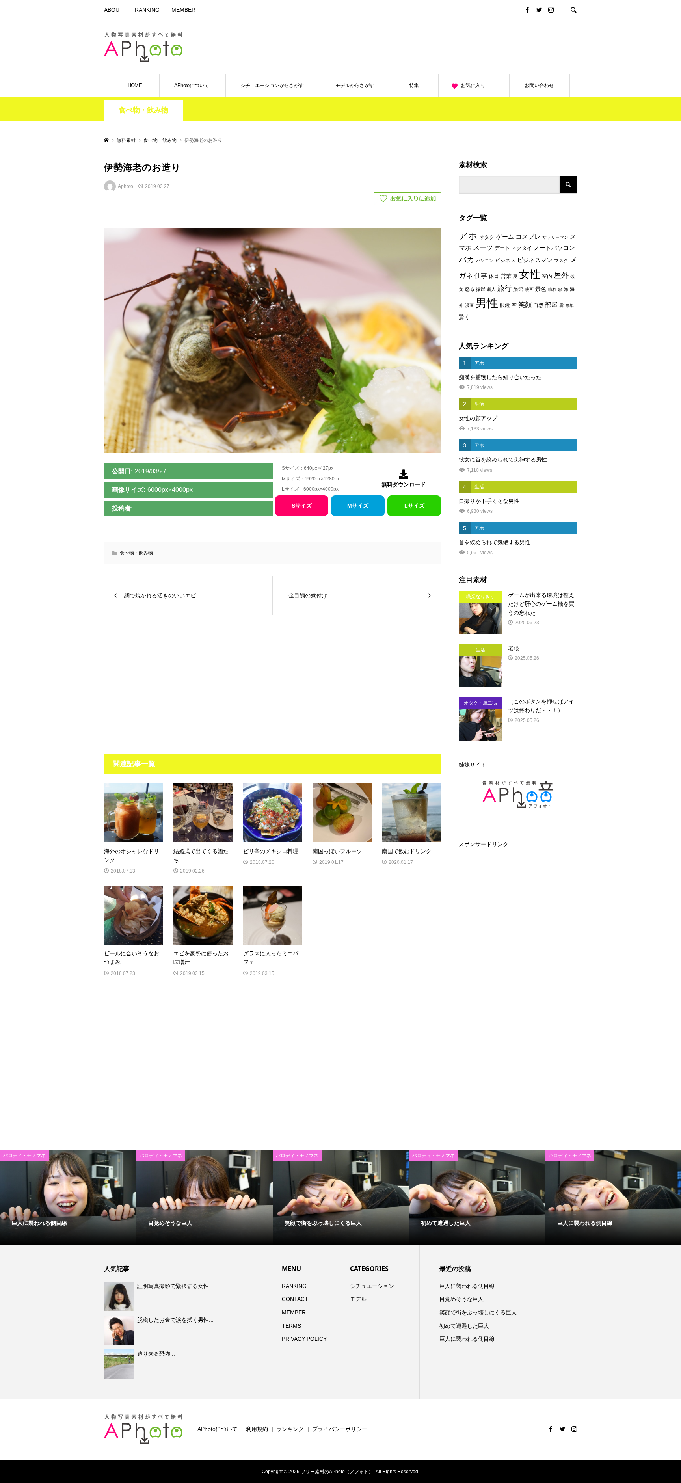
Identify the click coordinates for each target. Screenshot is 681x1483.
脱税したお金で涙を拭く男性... (175, 1320)
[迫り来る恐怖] (120, 1364)
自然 (538, 305)
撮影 (481, 289)
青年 (569, 305)
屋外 (561, 275)
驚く (464, 317)
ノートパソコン (554, 248)
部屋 (551, 304)
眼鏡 (505, 305)
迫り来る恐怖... (156, 1354)
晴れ (552, 289)
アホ (468, 236)
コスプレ (528, 236)
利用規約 (257, 1429)
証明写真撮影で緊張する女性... (175, 1286)
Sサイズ (302, 505)
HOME (135, 85)
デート (502, 248)
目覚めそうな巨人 (461, 1299)
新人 (491, 289)
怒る (469, 289)
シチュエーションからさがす (272, 85)
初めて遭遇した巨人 (464, 1326)
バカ (466, 259)
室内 (547, 276)
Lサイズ (414, 505)
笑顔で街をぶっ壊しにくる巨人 (478, 1312)
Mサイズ (357, 505)
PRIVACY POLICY (304, 1339)
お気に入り (473, 85)
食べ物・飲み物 (143, 110)
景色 (540, 289)
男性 (486, 302)
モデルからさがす (354, 85)
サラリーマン (555, 237)
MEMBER (183, 10)
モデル (358, 1299)
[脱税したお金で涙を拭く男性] (120, 1330)
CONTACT (295, 1299)
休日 (494, 276)
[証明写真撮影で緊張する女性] (120, 1296)
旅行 (504, 288)
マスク (561, 260)
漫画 (469, 305)
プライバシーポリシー (339, 1429)
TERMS (291, 1326)
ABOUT (113, 10)
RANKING (147, 10)
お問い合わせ (539, 85)
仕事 (480, 275)
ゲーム (505, 237)
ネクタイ (522, 248)
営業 (506, 276)
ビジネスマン (535, 260)
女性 (529, 274)
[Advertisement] (485, 47)
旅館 (518, 289)
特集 (414, 85)
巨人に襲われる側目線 (467, 1286)
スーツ (483, 247)
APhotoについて (191, 85)
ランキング (290, 1429)
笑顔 (525, 305)
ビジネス (505, 260)
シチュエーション (372, 1286)
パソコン (484, 260)
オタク (487, 237)
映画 (529, 289)
